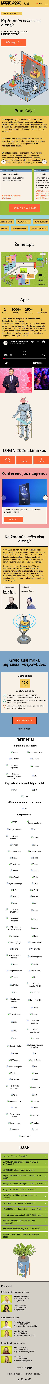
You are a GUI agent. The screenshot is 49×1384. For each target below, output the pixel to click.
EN (40, 3)
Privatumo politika (32, 1374)
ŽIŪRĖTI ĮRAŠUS (14, 42)
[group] (16, 380)
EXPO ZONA (7, 460)
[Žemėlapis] (24, 269)
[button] (44, 161)
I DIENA (24, 460)
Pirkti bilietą (24, 720)
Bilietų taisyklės (23, 729)
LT (37, 3)
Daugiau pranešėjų (24, 208)
